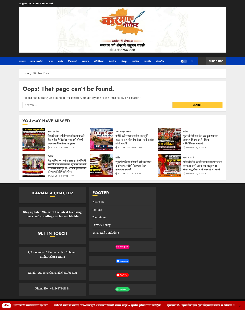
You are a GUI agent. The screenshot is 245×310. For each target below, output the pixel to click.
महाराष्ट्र (85, 61)
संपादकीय (160, 61)
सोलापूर (124, 61)
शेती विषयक (99, 61)
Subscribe (216, 61)
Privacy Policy (101, 225)
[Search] (192, 61)
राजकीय (147, 61)
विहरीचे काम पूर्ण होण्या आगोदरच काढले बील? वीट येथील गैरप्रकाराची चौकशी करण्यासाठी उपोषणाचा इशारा (66, 139)
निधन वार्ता (72, 61)
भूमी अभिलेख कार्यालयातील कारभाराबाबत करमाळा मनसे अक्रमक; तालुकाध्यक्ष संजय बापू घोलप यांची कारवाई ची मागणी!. (202, 165)
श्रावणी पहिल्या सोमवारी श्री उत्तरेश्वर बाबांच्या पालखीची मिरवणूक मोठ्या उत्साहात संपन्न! (133, 165)
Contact (97, 210)
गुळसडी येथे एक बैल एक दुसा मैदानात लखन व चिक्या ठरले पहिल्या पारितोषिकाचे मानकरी (200, 139)
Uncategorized (123, 131)
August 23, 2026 (127, 174)
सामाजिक (135, 61)
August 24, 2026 (195, 147)
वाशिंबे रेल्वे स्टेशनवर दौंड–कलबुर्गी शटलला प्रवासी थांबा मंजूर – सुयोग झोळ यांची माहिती (135, 139)
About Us (98, 202)
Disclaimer (99, 217)
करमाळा (22, 61)
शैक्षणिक (112, 61)
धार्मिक (60, 61)
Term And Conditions (105, 232)
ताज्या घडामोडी (36, 61)
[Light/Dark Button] (183, 61)
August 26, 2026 (59, 147)
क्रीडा (50, 61)
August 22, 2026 (195, 174)
